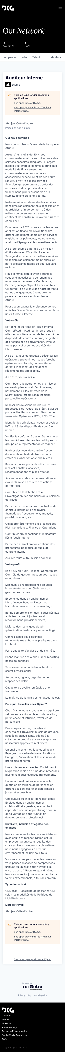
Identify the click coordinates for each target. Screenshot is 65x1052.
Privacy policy (25, 995)
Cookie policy (40, 995)
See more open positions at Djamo (32, 959)
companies (9, 57)
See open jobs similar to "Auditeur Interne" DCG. (32, 109)
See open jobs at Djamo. (27, 102)
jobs (24, 57)
